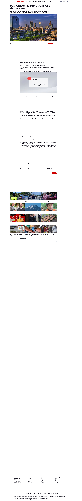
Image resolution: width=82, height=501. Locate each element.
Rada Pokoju (15, 476)
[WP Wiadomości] (21, 1)
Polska (26, 1)
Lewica (55, 479)
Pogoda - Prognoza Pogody (17, 478)
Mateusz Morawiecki (30, 475)
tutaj (30, 499)
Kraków (42, 477)
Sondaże (15, 480)
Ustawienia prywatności (54, 493)
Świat (30, 1)
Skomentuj (50, 43)
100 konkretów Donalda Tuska (17, 482)
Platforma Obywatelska (57, 476)
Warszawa (42, 475)
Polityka (49, 1)
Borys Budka (29, 481)
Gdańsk (42, 481)
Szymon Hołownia (30, 480)
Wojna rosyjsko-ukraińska (17, 475)
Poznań (42, 480)
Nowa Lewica (56, 480)
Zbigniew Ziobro (29, 477)
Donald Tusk (29, 479)
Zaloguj (64, 1)
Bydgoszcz (42, 482)
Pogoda (39, 1)
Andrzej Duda (29, 478)
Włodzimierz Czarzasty (30, 482)
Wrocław (42, 476)
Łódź (41, 478)
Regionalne (44, 1)
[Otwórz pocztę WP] (58, 1)
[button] (61, 1)
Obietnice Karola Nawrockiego (17, 481)
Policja (15, 477)
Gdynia (42, 484)
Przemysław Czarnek (30, 476)
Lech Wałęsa (29, 484)
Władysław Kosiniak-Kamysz (31, 483)
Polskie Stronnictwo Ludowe (58, 477)
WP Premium (35, 1)
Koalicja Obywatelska (57, 475)
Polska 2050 (56, 481)
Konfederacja (56, 478)
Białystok (42, 483)
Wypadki (15, 479)
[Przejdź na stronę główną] (18, 1)
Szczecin (42, 479)
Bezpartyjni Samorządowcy (58, 482)
